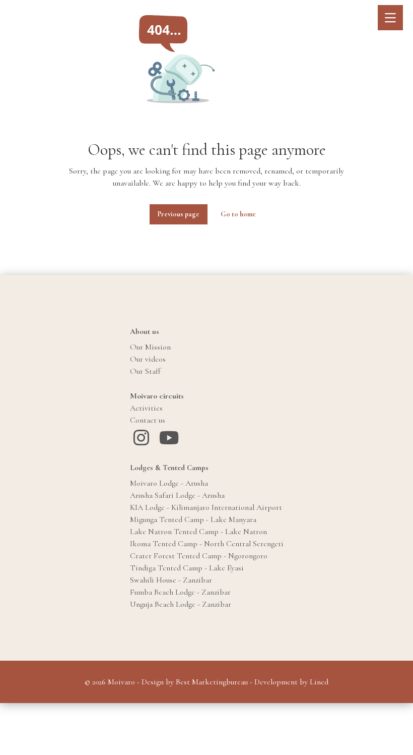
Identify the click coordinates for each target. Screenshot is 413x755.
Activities (146, 408)
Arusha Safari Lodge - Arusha (177, 495)
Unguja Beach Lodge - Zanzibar (180, 604)
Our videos (148, 359)
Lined (319, 682)
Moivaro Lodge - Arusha (169, 483)
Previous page (178, 214)
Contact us (147, 420)
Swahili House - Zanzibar (171, 580)
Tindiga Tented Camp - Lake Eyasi (187, 568)
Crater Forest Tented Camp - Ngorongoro (198, 556)
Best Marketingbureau (212, 682)
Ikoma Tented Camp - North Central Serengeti (207, 544)
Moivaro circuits (157, 396)
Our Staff (145, 371)
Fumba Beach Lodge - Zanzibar (180, 592)
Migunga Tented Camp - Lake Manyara (193, 519)
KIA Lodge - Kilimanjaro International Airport (206, 507)
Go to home (238, 214)
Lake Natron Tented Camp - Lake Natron (198, 532)
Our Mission (150, 347)
